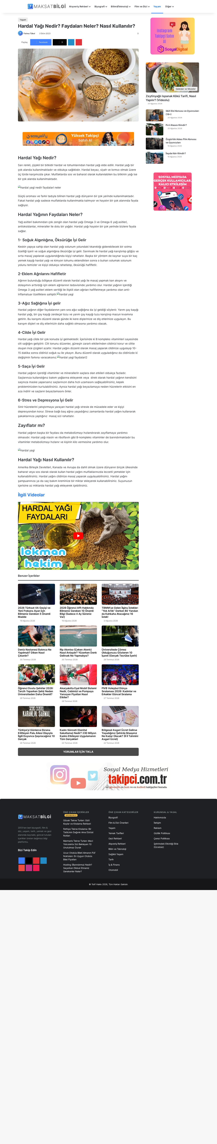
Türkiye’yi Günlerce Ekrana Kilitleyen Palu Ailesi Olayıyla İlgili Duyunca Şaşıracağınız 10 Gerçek (36, 734)
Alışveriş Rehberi (78, 6)
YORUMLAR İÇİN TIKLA (78, 751)
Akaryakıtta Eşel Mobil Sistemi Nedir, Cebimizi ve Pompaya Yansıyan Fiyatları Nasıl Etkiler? (78, 693)
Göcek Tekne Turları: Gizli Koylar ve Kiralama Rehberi (77, 822)
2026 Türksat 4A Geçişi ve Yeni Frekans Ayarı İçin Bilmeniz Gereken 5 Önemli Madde (34, 612)
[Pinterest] (79, 42)
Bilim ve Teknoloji (117, 849)
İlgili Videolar (31, 494)
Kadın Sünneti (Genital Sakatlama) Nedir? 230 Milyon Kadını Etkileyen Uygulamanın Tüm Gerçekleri (78, 734)
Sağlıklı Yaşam (115, 854)
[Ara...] (179, 6)
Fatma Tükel (29, 33)
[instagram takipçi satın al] (108, 776)
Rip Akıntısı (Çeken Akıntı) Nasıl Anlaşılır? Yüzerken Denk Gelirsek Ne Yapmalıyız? (78, 652)
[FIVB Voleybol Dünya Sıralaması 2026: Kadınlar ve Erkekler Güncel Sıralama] (120, 674)
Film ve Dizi (141, 6)
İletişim (157, 822)
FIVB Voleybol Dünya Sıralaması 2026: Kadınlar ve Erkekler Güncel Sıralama (119, 691)
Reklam (157, 828)
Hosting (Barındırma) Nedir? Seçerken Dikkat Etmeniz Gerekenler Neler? (77, 868)
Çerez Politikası (162, 838)
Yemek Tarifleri (116, 833)
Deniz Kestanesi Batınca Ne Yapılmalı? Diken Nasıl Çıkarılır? (34, 652)
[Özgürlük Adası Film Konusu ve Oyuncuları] (154, 144)
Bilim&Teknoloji (119, 6)
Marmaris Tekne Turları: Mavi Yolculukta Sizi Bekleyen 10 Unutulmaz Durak (78, 844)
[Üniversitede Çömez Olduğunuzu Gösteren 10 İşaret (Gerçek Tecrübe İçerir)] (120, 636)
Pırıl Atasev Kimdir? (176, 125)
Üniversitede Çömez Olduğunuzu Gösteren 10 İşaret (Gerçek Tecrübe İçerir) (119, 652)
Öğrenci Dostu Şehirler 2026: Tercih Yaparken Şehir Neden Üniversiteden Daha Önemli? (35, 691)
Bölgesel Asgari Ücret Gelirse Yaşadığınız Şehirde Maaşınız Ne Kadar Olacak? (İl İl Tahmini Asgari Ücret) (120, 734)
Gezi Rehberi (115, 838)
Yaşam (157, 6)
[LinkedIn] (71, 42)
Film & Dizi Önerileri (118, 822)
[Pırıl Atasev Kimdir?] (154, 129)
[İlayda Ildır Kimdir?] (154, 158)
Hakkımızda (160, 817)
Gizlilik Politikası (162, 833)
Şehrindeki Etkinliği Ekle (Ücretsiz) (166, 845)
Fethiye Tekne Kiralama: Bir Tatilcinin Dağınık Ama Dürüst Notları (78, 832)
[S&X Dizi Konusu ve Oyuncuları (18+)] (154, 115)
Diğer (168, 6)
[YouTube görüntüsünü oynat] (78, 536)
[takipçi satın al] (78, 138)
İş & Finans (114, 864)
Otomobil (113, 870)
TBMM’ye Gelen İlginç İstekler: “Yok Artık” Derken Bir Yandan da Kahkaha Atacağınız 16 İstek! (120, 612)
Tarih (111, 859)
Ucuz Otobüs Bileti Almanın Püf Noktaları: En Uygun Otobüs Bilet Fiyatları (79, 856)
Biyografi (100, 6)
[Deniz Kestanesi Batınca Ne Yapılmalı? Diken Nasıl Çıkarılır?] (36, 636)
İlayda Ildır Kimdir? (176, 153)
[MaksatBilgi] (47, 6)
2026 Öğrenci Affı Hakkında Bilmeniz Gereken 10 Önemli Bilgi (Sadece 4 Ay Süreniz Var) (77, 612)
